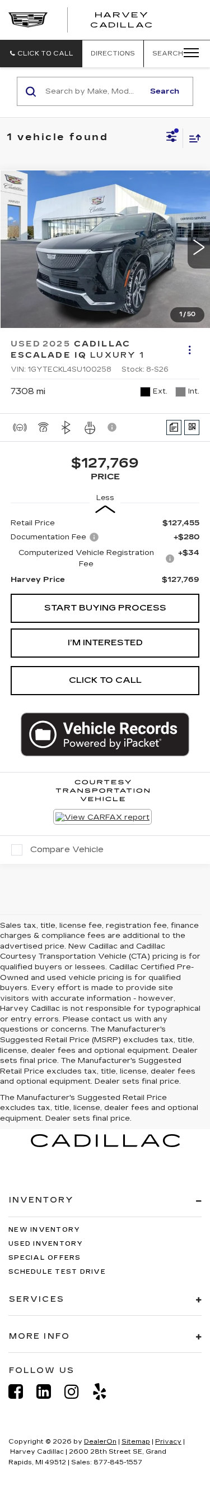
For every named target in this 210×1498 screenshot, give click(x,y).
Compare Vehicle (67, 849)
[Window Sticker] (191, 427)
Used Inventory (45, 1243)
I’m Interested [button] (105, 642)
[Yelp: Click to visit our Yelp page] (105, 1392)
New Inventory (44, 1229)
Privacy (168, 1441)
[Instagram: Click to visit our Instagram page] (77, 1392)
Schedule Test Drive (57, 1271)
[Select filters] (172, 138)
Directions (113, 53)
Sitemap (136, 1441)
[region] (105, 551)
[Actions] (189, 349)
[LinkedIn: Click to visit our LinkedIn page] (49, 1392)
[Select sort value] (192, 138)
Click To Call (105, 680)
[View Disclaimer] (113, 427)
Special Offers (44, 1257)
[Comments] (173, 427)
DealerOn (100, 1441)
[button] (41, 53)
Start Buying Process (105, 608)
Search (164, 91)
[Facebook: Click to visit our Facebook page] (21, 1392)
